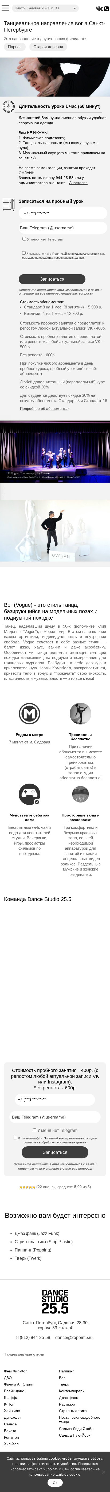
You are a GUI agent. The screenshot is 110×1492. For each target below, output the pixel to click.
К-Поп (9, 1404)
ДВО (8, 1378)
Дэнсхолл (12, 1417)
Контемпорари (72, 1391)
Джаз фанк (68, 1397)
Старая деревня (48, 46)
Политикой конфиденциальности (74, 253)
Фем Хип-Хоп (16, 1371)
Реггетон (11, 1437)
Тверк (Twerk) (28, 1258)
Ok (55, 1482)
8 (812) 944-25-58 (33, 1337)
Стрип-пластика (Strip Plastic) (44, 1241)
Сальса (10, 1424)
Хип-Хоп (11, 1444)
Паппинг (66, 1371)
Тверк (64, 1384)
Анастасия (78, 183)
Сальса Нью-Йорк (74, 1435)
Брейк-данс (14, 1391)
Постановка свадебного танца (79, 1419)
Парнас (15, 46)
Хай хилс (12, 1411)
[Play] (55, 451)
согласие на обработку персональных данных (53, 257)
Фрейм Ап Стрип (18, 1384)
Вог (62, 1378)
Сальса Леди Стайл (76, 1428)
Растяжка (67, 1404)
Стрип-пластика (73, 1411)
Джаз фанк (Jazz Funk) (37, 1233)
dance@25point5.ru (74, 1337)
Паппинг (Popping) (33, 1250)
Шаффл (11, 1397)
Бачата (10, 1431)
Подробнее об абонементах (44, 408)
